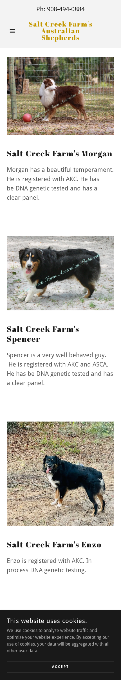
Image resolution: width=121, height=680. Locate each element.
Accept (60, 666)
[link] (60, 31)
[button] (15, 31)
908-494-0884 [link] (66, 9)
